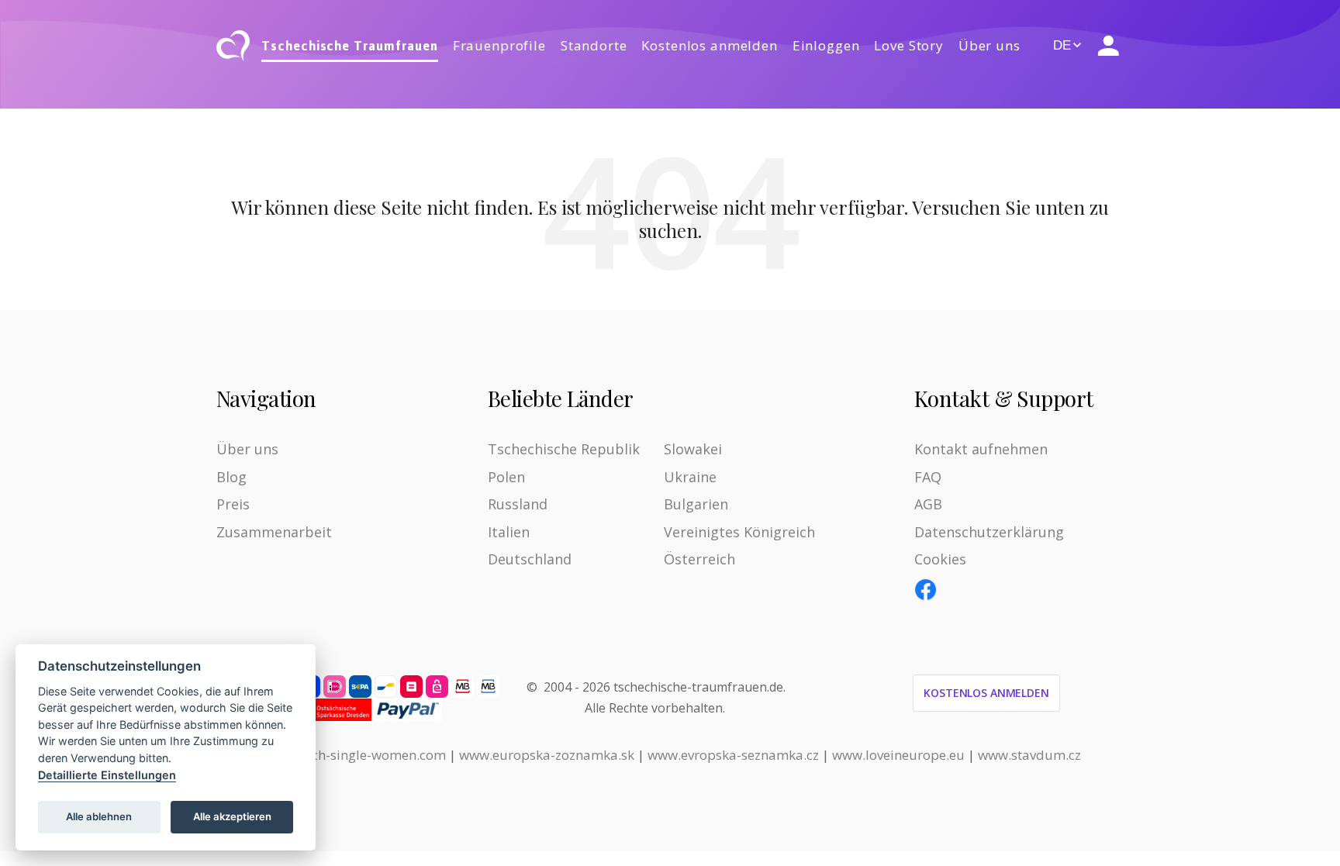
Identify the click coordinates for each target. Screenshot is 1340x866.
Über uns (989, 45)
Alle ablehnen (99, 816)
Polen (506, 477)
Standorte (594, 45)
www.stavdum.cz (1029, 755)
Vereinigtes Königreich (739, 532)
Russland (517, 504)
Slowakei (693, 449)
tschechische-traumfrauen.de (698, 686)
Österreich (699, 559)
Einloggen (826, 45)
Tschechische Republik (564, 449)
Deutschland (530, 559)
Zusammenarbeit (274, 532)
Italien (509, 532)
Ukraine (690, 477)
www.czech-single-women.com (352, 755)
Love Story (909, 45)
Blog (231, 477)
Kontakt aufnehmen (981, 449)
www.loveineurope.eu (898, 755)
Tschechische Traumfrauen (349, 45)
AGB (928, 504)
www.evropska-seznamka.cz (733, 755)
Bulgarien (696, 504)
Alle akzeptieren (232, 816)
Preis (233, 504)
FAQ (927, 477)
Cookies (940, 559)
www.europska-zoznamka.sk (546, 755)
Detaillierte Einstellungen (107, 774)
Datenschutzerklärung (989, 532)
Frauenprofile (499, 45)
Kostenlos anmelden (709, 45)
